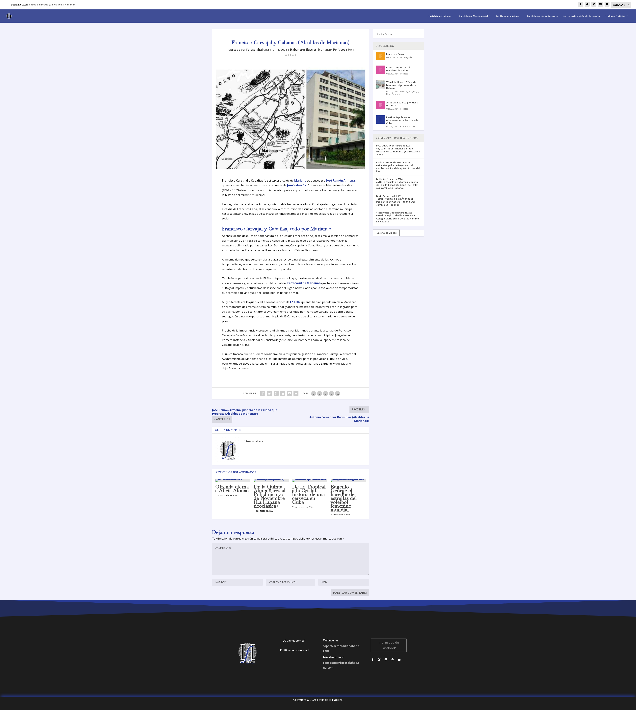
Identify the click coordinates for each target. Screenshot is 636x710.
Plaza (388, 94)
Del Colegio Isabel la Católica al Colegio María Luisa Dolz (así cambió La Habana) (397, 218)
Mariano (300, 180)
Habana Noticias (615, 16)
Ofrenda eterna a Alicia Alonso (232, 488)
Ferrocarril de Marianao (304, 283)
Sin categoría (406, 57)
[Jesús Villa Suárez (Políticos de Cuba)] (380, 105)
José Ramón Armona (340, 180)
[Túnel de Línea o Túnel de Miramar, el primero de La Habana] (380, 84)
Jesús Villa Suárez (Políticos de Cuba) (402, 104)
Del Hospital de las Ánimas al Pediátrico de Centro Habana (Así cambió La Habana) (395, 201)
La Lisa (295, 302)
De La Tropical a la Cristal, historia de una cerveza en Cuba (309, 494)
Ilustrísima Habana (439, 16)
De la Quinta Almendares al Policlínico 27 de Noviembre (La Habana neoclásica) (270, 496)
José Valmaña (296, 185)
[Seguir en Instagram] (386, 659)
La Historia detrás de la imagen (582, 16)
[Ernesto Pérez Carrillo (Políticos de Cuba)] (380, 70)
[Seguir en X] (379, 659)
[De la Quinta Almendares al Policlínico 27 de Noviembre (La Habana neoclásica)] (271, 480)
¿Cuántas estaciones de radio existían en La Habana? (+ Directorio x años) (398, 151)
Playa (415, 91)
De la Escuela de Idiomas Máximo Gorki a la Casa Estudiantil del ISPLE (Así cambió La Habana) (397, 184)
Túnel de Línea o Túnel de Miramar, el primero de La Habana (401, 85)
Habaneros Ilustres (303, 49)
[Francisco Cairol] (380, 56)
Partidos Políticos (408, 126)
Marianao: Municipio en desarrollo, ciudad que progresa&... (64, 4)
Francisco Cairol (395, 54)
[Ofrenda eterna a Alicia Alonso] (232, 480)
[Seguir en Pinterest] (392, 659)
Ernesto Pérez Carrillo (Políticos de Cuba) (398, 69)
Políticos (339, 49)
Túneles (395, 94)
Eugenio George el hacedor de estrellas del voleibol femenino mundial (344, 498)
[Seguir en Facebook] (372, 659)
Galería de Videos (386, 232)
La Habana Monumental (473, 16)
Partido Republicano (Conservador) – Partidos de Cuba (402, 120)
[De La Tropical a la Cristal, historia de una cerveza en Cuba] (309, 480)
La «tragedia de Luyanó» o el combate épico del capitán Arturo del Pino (398, 168)
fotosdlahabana (257, 49)
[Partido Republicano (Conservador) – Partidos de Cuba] (380, 119)
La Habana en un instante (542, 16)
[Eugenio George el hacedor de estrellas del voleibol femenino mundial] (348, 480)
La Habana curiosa (507, 16)
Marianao (325, 49)
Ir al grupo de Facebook (388, 645)
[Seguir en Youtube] (399, 659)
